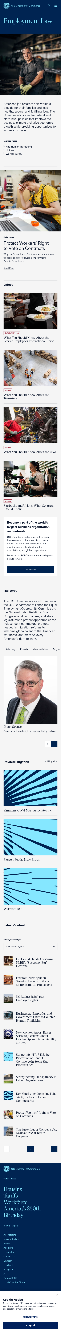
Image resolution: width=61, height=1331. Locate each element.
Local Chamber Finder (14, 1282)
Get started (30, 569)
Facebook (8, 1265)
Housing (13, 1189)
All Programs (10, 1234)
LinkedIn (8, 1260)
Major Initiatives (11, 1239)
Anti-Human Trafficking (19, 146)
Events (7, 1243)
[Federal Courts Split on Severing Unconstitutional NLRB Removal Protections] (8, 980)
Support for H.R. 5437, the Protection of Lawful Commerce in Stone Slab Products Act (32, 1060)
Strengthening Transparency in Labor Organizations (36, 1078)
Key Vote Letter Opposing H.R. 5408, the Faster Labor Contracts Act (36, 1097)
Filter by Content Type (12, 940)
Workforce (15, 1202)
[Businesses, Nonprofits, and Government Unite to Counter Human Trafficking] (8, 1015)
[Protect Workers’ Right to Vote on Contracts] (8, 1114)
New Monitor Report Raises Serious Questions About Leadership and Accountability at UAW (36, 1038)
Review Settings (30, 1317)
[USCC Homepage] (30, 1169)
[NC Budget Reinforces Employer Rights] (8, 998)
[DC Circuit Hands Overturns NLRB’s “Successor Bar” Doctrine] (8, 961)
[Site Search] (49, 5)
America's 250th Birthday (22, 1211)
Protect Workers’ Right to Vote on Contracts (26, 245)
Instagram (8, 1269)
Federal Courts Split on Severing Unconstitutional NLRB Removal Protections (34, 981)
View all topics (11, 1225)
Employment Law (12, 333)
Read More (9, 268)
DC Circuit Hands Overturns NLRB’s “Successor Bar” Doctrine (34, 962)
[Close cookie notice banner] (57, 1295)
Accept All (30, 1325)
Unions (10, 150)
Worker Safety (14, 153)
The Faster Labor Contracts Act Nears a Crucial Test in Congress (36, 1133)
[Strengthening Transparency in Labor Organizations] (8, 1078)
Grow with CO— (11, 1278)
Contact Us (9, 1256)
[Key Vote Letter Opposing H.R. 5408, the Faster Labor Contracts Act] (8, 1095)
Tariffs (11, 1195)
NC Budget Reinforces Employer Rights (30, 998)
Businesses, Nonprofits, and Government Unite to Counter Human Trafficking (35, 1017)
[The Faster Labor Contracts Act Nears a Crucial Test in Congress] (8, 1131)
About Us (8, 1247)
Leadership (9, 1252)
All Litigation (51, 761)
